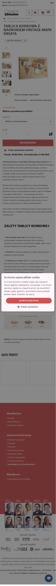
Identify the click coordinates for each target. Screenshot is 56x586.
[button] (27, 307)
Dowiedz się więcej (25, 294)
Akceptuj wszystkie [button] (29, 300)
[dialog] (28, 292)
